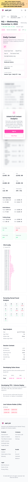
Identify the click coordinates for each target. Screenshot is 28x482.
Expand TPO (7, 247)
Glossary (3, 456)
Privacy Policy (4, 469)
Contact (3, 452)
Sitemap (17, 439)
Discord (17, 454)
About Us (17, 436)
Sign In (14, 131)
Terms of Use (4, 467)
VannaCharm (4, 434)
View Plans (14, 136)
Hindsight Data (5, 443)
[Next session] (25, 17)
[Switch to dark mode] (21, 10)
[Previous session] (22, 17)
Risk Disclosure (5, 465)
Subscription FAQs (6, 454)
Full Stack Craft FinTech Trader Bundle (14, 5)
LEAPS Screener (5, 441)
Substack (17, 456)
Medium (17, 458)
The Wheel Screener (6, 439)
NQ (8, 17)
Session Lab (3, 16)
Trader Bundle (5, 445)
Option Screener (5, 436)
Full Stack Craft (19, 434)
